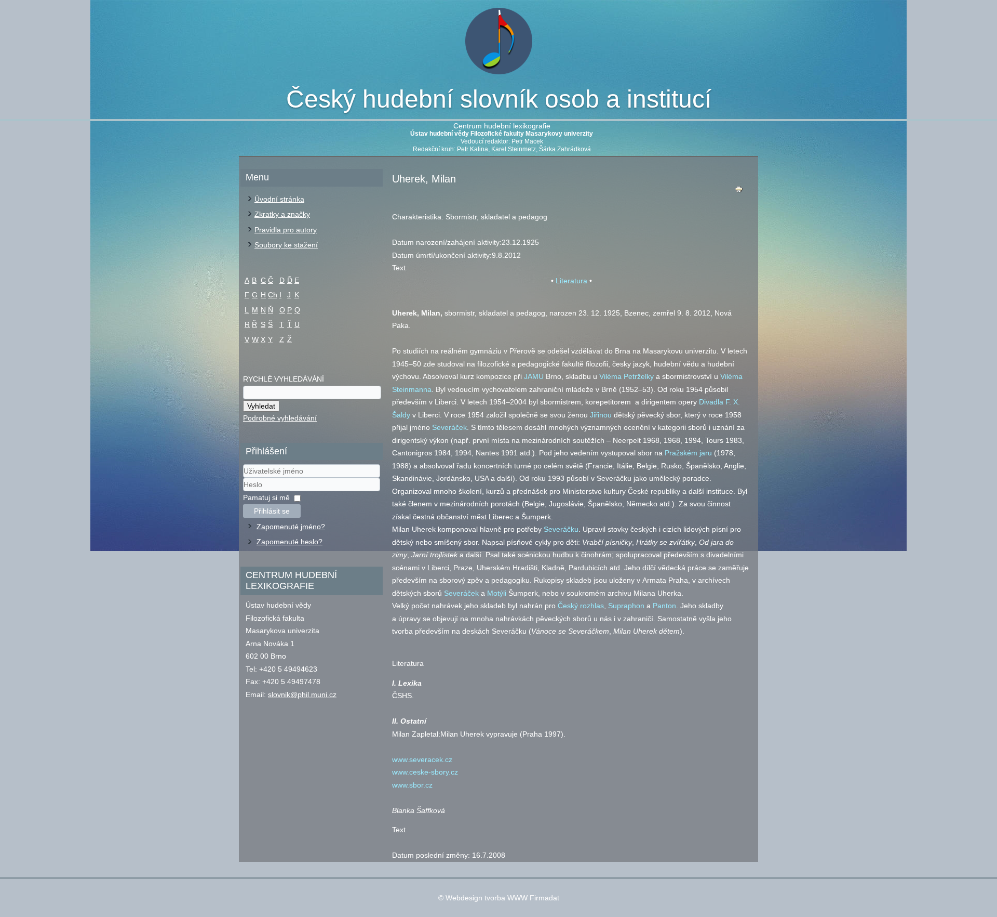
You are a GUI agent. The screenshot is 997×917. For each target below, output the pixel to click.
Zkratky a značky (282, 214)
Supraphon (626, 605)
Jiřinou (601, 415)
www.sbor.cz (412, 785)
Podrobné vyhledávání (280, 418)
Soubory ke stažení (286, 245)
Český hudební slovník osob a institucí (498, 99)
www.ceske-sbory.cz (425, 772)
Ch (272, 295)
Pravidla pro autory (285, 230)
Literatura (571, 281)
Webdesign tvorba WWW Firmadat (502, 898)
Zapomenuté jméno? (291, 526)
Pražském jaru (688, 453)
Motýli (496, 593)
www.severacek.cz (422, 759)
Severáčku (561, 529)
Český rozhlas (581, 605)
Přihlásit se (272, 511)
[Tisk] (739, 191)
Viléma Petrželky (626, 376)
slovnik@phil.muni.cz (302, 694)
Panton (664, 605)
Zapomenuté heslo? (289, 542)
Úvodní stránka (279, 199)
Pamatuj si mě (266, 497)
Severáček (449, 427)
